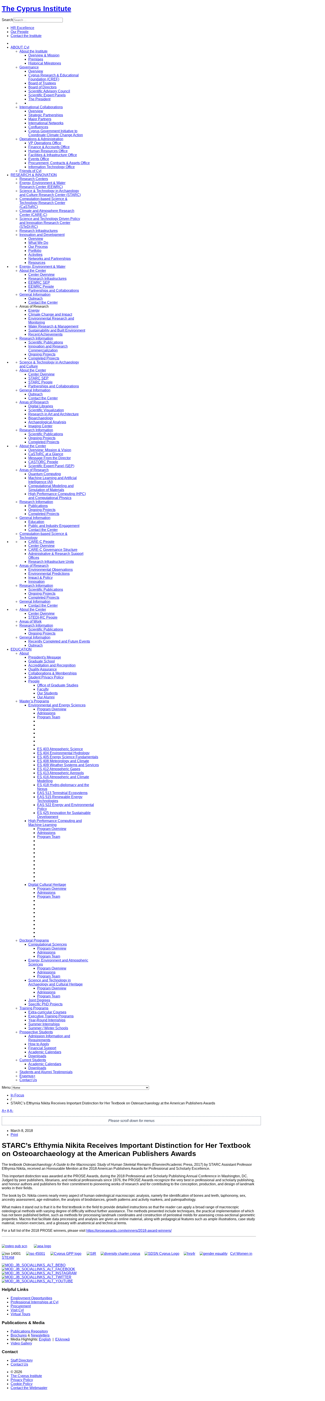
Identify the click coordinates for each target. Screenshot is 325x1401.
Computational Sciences (47, 944)
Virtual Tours (20, 1314)
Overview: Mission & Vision (49, 450)
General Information (34, 294)
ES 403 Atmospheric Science (60, 749)
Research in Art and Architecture (53, 414)
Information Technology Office (51, 167)
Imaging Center (40, 426)
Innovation (36, 581)
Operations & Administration (41, 139)
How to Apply (38, 1044)
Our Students (47, 693)
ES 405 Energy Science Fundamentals (67, 757)
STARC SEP (38, 378)
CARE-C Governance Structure (52, 550)
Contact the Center (43, 302)
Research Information (36, 338)
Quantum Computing (44, 474)
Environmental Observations (50, 569)
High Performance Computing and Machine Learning (55, 823)
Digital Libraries (40, 406)
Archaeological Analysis (47, 422)
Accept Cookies (33, 63)
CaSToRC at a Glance (45, 454)
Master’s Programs (34, 701)
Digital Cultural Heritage (47, 884)
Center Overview (41, 274)
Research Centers (33, 179)
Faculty (43, 689)
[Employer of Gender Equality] (214, 1253)
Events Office (38, 159)
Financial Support (42, 1048)
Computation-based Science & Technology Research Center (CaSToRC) (43, 203)
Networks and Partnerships (49, 258)
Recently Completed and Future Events (59, 641)
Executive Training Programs (51, 1016)
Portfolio (34, 251)
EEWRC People (41, 286)
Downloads (37, 1056)
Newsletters (40, 1335)
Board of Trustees (42, 83)
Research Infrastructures (38, 231)
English (45, 1339)
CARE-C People (41, 542)
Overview (35, 71)
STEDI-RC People (42, 617)
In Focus (17, 1095)
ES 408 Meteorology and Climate (63, 761)
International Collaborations (41, 107)
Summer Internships (44, 1024)
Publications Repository (29, 1331)
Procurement (21, 1306)
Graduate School (41, 661)
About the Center (32, 270)
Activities (35, 254)
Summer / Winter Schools (48, 1028)
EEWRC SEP (39, 282)
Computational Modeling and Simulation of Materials (51, 488)
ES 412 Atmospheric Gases (58, 769)
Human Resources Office (48, 151)
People (34, 681)
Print (14, 1135)
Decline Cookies (65, 63)
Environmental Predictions (49, 573)
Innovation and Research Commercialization (48, 348)
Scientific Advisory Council (49, 91)
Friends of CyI (30, 171)
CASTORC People (43, 462)
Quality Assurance (42, 669)
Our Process (38, 247)
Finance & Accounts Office (49, 147)
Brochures (19, 1335)
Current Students (32, 1060)
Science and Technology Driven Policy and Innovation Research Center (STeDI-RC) (49, 223)
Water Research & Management (53, 326)
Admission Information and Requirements (49, 1038)
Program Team (48, 717)
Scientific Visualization (46, 410)
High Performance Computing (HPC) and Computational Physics (57, 496)
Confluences (38, 127)
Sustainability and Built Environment (56, 330)
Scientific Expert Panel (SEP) (51, 466)
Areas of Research (34, 402)
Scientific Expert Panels (47, 95)
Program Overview (51, 709)
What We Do (38, 243)
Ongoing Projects (41, 354)
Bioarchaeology (40, 418)
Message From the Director (49, 458)
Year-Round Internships (46, 1020)
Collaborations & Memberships (52, 673)
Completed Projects (43, 358)
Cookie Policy (21, 1384)
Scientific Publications (45, 342)
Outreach (35, 298)
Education (36, 522)
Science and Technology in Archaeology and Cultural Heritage (55, 982)
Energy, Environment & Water (42, 266)
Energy (34, 310)
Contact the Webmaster (29, 1388)
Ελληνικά (62, 1339)
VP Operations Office (44, 143)
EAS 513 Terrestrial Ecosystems (62, 793)
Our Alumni (46, 697)
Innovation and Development (42, 235)
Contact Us (28, 1080)
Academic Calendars (44, 1052)
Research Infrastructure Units (51, 562)
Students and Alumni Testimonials (46, 1072)
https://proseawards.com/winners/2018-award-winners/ (129, 1230)
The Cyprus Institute (36, 9)
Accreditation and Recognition (52, 665)
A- (11, 1111)
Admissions (46, 713)
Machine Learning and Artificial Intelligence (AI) (52, 480)
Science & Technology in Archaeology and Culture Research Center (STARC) (50, 193)
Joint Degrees (39, 1000)
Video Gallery (21, 1343)
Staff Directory (22, 1360)
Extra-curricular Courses (47, 1012)
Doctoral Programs (34, 940)
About (24, 653)
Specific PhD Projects (45, 1004)
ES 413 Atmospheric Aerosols (60, 773)
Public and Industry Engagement (53, 526)
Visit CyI (17, 1310)
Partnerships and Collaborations (53, 290)
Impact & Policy (40, 577)
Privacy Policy (22, 1380)
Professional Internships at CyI (34, 1302)
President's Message (44, 657)
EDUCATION (21, 649)
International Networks (45, 123)
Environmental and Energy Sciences (57, 705)
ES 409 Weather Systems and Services (68, 765)
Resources (36, 262)
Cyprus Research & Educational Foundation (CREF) (53, 77)
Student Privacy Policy (46, 677)
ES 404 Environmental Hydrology (63, 753)
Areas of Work (30, 621)
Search (7, 20)
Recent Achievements (45, 334)
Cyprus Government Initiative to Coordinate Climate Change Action (55, 133)
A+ (4, 1111)
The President (39, 99)
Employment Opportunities (31, 1298)
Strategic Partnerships (45, 115)
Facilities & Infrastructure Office (52, 155)
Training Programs (33, 1008)
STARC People (40, 382)
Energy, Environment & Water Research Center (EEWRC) (42, 185)
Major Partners (39, 119)
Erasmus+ (27, 1076)
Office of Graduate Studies (57, 685)
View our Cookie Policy (49, 52)
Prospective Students (36, 1032)
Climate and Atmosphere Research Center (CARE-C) (46, 213)
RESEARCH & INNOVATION (34, 175)
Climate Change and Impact (50, 314)
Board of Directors (42, 87)
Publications (38, 506)
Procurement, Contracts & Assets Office (59, 163)
